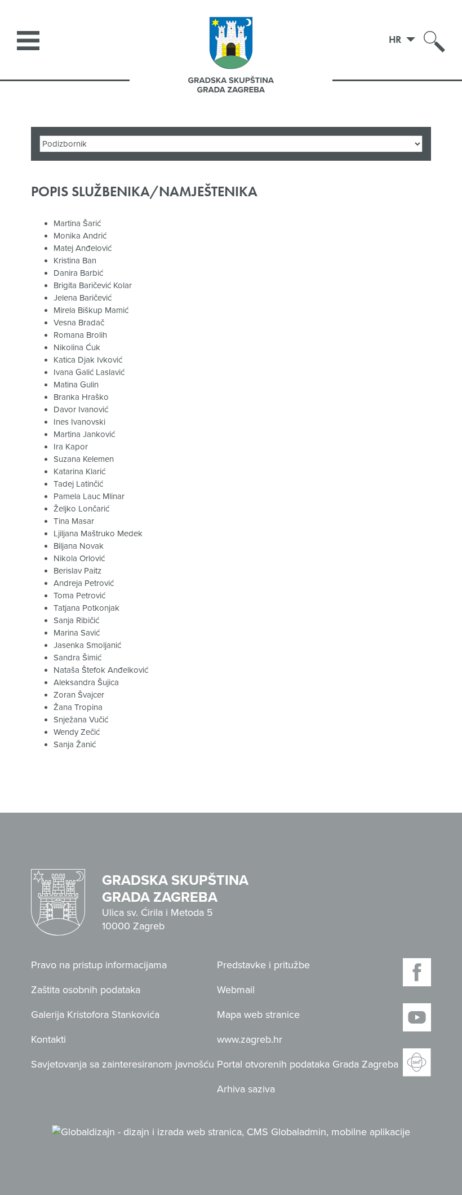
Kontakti (48, 1039)
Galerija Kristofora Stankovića (95, 1014)
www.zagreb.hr (249, 1039)
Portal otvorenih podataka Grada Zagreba (307, 1064)
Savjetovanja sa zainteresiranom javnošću (122, 1064)
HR (396, 39)
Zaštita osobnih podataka (85, 990)
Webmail (236, 990)
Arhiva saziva (246, 1089)
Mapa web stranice (258, 1014)
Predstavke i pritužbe (263, 965)
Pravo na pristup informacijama (99, 965)
